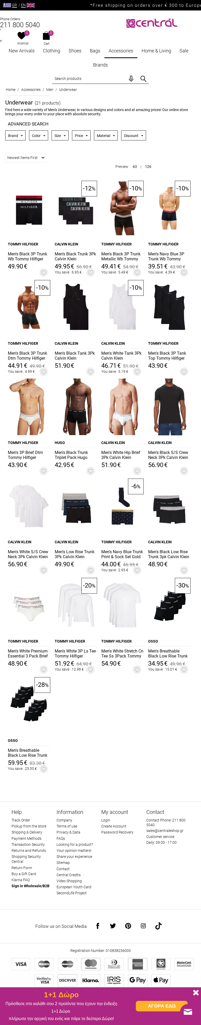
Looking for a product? (75, 844)
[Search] (143, 79)
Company (64, 820)
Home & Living (156, 50)
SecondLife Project (72, 893)
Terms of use (67, 826)
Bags (95, 50)
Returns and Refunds (29, 850)
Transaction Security (28, 844)
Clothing (51, 50)
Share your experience (74, 856)
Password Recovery (117, 832)
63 (135, 167)
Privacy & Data (68, 832)
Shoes (75, 50)
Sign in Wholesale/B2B (30, 886)
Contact (63, 869)
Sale (184, 50)
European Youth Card (74, 887)
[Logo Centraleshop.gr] (151, 23)
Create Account (113, 826)
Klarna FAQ (21, 880)
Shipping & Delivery (27, 832)
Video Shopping (69, 881)
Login (105, 820)
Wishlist (23, 43)
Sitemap (63, 862)
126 (148, 167)
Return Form (22, 868)
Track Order (21, 820)
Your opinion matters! (74, 850)
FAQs (61, 838)
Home (10, 89)
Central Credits (69, 875)
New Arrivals (22, 50)
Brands (100, 65)
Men (49, 89)
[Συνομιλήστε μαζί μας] (188, 1012)
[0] (22, 36)
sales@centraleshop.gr (164, 831)
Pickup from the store (29, 826)
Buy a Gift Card (24, 874)
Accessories (121, 50)
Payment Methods (26, 838)
